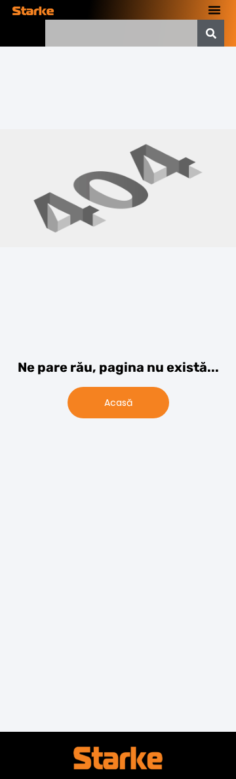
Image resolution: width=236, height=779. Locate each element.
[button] (214, 10)
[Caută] (210, 33)
